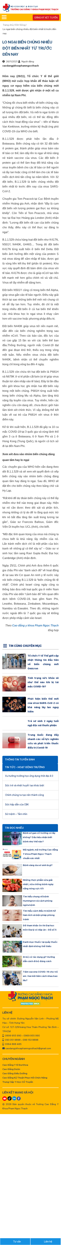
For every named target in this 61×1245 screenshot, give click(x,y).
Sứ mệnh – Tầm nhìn (16, 814)
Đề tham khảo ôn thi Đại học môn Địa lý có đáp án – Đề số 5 (39, 927)
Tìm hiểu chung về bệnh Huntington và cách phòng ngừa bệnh (37, 900)
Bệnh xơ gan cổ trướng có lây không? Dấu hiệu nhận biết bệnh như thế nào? (39, 837)
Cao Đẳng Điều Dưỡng (14, 1073)
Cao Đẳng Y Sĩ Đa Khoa (15, 1064)
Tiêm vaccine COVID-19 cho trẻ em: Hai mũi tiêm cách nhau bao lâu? (40, 976)
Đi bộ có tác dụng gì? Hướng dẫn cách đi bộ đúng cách (39, 959)
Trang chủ (8, 24)
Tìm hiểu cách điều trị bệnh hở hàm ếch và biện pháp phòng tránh (39, 915)
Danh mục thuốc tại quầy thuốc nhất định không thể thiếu (40, 944)
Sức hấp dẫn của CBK (17, 804)
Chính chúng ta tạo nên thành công (24, 795)
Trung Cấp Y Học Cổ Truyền (17, 1082)
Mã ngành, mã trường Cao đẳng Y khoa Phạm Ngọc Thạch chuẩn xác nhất (40, 854)
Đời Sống (20, 24)
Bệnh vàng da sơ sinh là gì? (38, 865)
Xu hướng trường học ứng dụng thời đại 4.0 (29, 775)
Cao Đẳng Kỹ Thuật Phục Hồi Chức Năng (24, 1077)
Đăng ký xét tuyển (46, 17)
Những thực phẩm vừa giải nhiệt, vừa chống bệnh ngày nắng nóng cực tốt (38, 884)
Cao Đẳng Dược (11, 1069)
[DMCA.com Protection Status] (30, 1004)
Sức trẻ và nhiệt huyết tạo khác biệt (24, 785)
